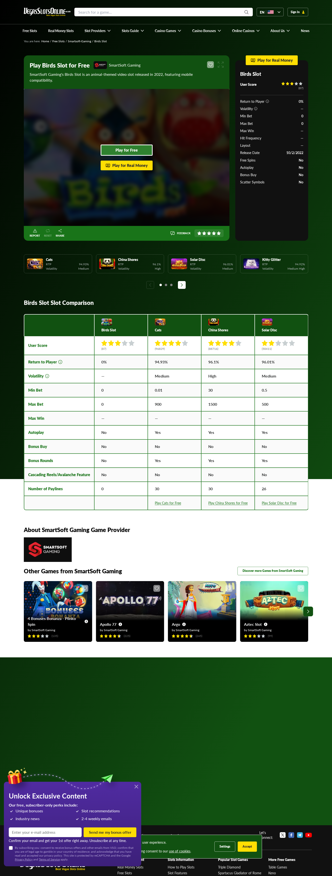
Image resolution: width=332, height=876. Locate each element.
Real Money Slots (130, 867)
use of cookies (179, 851)
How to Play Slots (181, 867)
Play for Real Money (130, 165)
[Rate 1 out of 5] (199, 233)
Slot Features (177, 872)
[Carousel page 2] (166, 285)
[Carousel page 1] (160, 285)
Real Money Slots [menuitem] (61, 30)
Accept (247, 846)
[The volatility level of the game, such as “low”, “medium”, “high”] (256, 109)
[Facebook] (291, 835)
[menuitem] (97, 30)
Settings (224, 846)
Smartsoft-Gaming (79, 41)
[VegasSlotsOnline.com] (47, 12)
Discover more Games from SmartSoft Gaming (273, 571)
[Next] (182, 285)
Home (45, 41)
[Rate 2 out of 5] (204, 233)
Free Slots (58, 41)
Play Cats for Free (168, 502)
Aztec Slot (253, 624)
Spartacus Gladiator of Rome (239, 872)
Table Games (277, 867)
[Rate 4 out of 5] (214, 233)
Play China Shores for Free (228, 502)
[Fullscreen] (221, 65)
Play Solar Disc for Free (279, 502)
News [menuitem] (305, 30)
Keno (272, 872)
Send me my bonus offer (110, 832)
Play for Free (126, 150)
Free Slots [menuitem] (30, 30)
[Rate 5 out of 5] (219, 233)
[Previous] (150, 285)
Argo (176, 624)
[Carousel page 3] (171, 285)
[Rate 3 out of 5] (209, 233)
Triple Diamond (229, 867)
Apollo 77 (108, 624)
